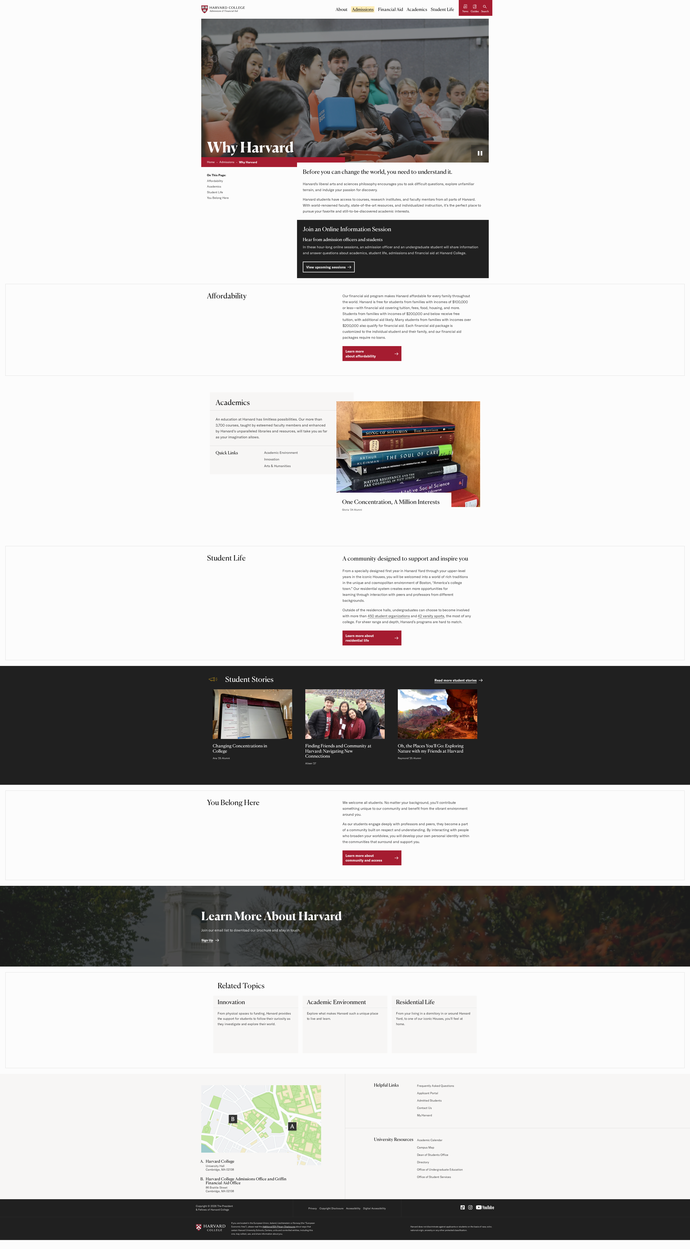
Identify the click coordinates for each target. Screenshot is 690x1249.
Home (211, 162)
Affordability (215, 181)
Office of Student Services (434, 1177)
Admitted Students (429, 1100)
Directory (423, 1162)
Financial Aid (390, 9)
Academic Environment (281, 453)
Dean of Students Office (432, 1155)
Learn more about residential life (360, 638)
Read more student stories (455, 680)
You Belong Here (218, 198)
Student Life (442, 9)
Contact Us (424, 1108)
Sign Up (207, 940)
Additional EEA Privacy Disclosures (279, 1226)
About (342, 9)
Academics (417, 9)
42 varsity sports (431, 616)
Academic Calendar (429, 1140)
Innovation (271, 459)
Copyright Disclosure (331, 1208)
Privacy (312, 1208)
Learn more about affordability (361, 353)
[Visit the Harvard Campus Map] (261, 1125)
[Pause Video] (480, 154)
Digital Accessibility (374, 1208)
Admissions (363, 9)
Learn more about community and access (364, 858)
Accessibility (353, 1208)
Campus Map (425, 1147)
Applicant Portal (427, 1093)
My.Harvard (424, 1115)
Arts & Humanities (277, 466)
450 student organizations (389, 616)
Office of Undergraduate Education (440, 1169)
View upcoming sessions (326, 267)
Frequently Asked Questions (435, 1086)
